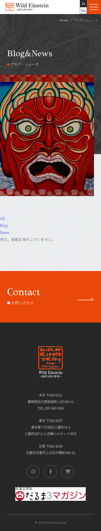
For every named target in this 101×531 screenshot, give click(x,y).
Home (64, 20)
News (4, 232)
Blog (4, 225)
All (2, 218)
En (83, 10)
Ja (83, 3)
